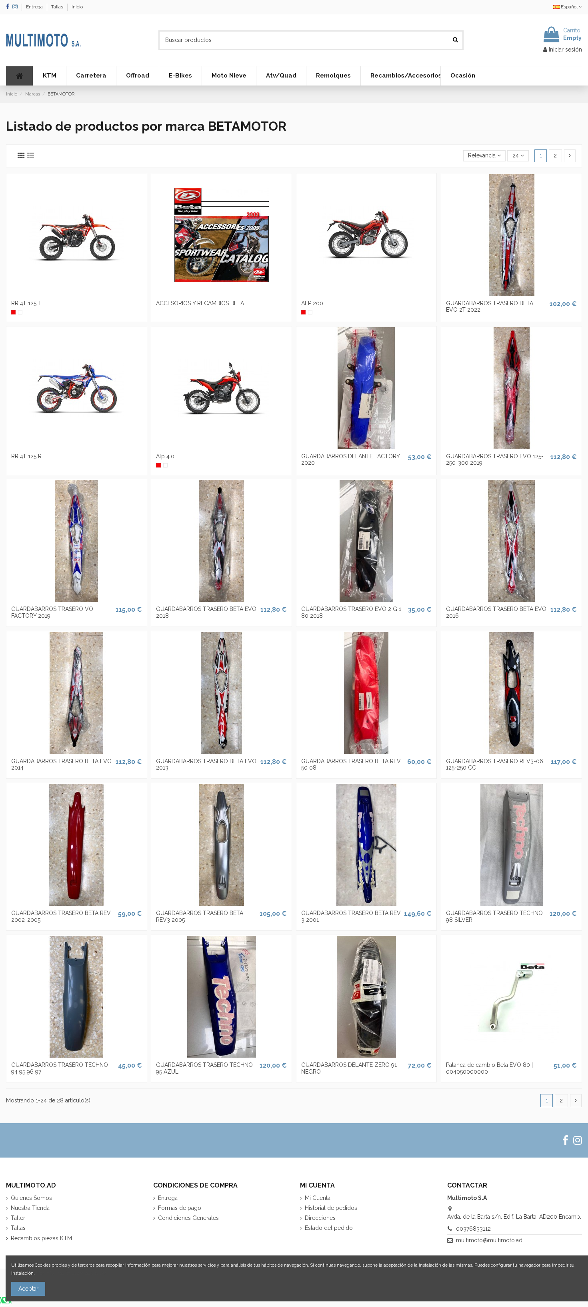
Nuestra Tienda (30, 1208)
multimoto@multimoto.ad (489, 1240)
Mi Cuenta (317, 1198)
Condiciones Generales (188, 1218)
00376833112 (473, 1228)
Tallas (57, 7)
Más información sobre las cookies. (72, 1273)
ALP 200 (312, 303)
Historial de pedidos (331, 1208)
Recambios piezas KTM (41, 1238)
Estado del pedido (329, 1228)
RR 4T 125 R (26, 456)
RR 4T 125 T (26, 303)
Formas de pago (179, 1208)
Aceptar (28, 1288)
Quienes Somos (31, 1198)
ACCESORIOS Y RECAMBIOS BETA (200, 303)
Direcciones (320, 1218)
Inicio (77, 7)
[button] (49, 76)
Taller (18, 1218)
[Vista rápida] (76, 293)
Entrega (35, 7)
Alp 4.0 (165, 456)
